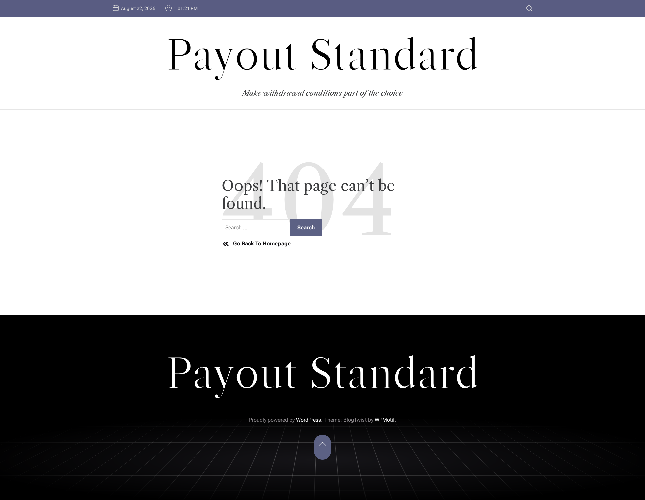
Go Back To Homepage (262, 243)
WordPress (308, 420)
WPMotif (385, 420)
